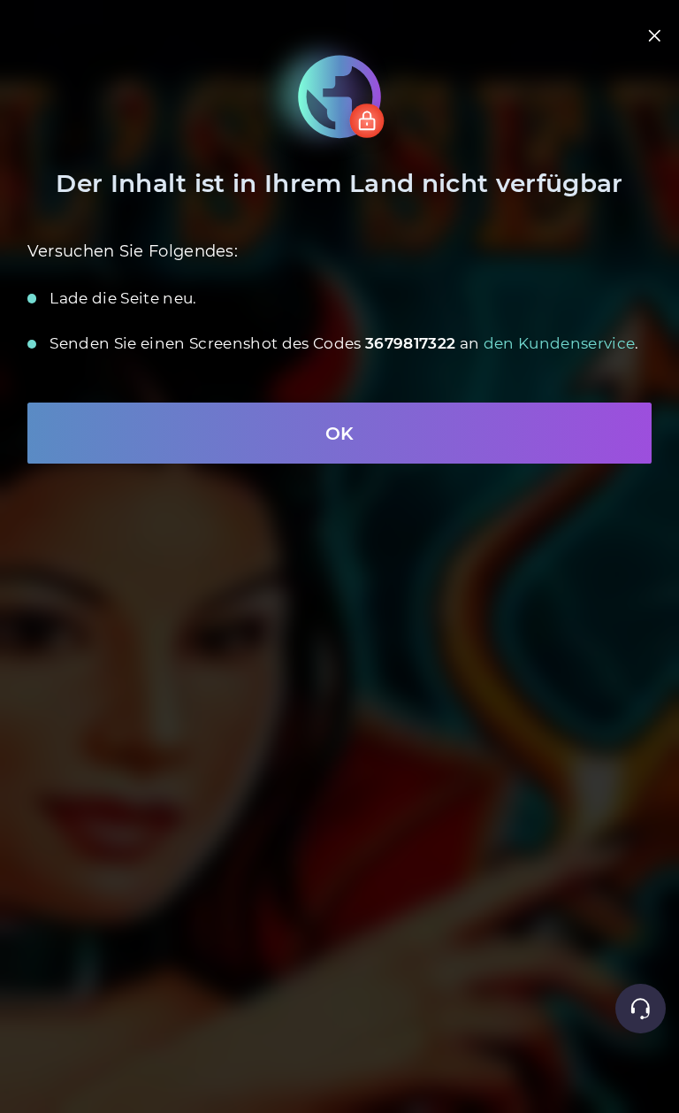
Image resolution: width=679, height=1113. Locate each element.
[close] (655, 36)
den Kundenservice (560, 343)
